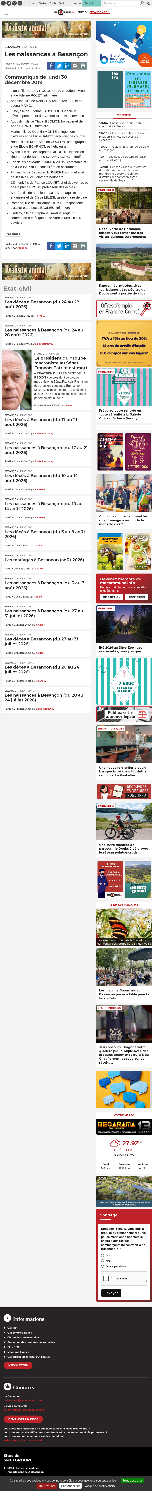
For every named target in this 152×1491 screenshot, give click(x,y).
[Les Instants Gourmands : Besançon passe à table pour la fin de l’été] (124, 967)
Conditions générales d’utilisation (29, 1356)
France (39, 353)
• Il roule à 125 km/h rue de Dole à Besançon (124, 148)
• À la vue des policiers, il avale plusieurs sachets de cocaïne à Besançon (122, 136)
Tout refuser (46, 1486)
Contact (12, 1327)
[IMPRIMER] (83, 66)
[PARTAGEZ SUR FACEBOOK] (51, 66)
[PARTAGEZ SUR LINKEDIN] (67, 66)
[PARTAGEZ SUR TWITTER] (59, 66)
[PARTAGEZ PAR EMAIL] (75, 66)
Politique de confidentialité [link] (100, 1485)
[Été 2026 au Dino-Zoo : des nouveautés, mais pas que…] (124, 624)
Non (108, 1260)
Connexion (137, 596)
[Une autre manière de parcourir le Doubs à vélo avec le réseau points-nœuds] (124, 821)
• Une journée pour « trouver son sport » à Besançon (122, 124)
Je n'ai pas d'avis (116, 1266)
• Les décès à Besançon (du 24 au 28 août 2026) (123, 158)
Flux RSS (13, 1347)
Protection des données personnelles (31, 1342)
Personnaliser (70, 1486)
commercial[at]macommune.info (24, 1409)
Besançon (12, 47)
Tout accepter (132, 1480)
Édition (83, 12)
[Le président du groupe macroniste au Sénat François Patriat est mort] (17, 360)
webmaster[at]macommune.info (24, 1440)
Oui (108, 1255)
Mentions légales (18, 1351)
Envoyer (111, 1293)
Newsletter (18, 1365)
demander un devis (23, 1419)
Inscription (111, 596)
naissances (13, 233)
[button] (142, 3)
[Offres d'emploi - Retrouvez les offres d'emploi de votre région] (124, 316)
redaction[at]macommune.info (23, 1400)
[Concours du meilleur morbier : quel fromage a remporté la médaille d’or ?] (124, 493)
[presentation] (99, 926)
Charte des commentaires (23, 1337)
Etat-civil (29, 47)
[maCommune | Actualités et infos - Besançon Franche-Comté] (64, 12)
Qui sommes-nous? (19, 1332)
